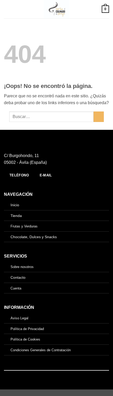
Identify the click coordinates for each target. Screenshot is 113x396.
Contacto (18, 277)
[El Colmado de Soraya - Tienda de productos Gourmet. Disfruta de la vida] (56, 9)
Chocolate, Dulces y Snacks (34, 237)
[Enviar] (99, 116)
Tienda (16, 216)
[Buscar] (96, 9)
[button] (7, 9)
